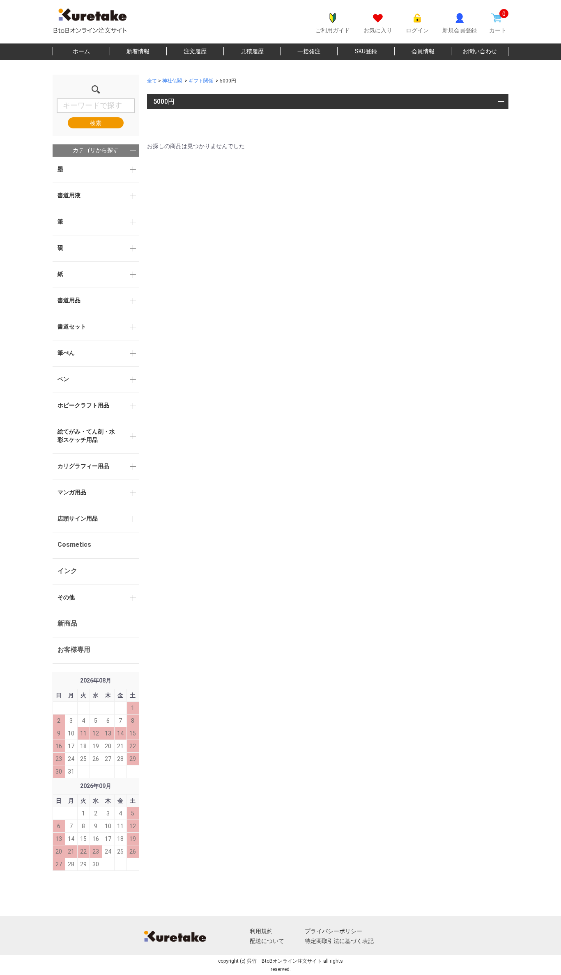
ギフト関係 (201, 81)
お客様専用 (73, 649)
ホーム (81, 51)
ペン (63, 379)
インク (67, 571)
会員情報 (423, 51)
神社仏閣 (172, 81)
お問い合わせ (479, 51)
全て (152, 81)
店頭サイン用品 (77, 518)
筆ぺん (66, 352)
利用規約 (261, 931)
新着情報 (137, 51)
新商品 (67, 623)
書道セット (71, 326)
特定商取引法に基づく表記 (339, 941)
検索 (95, 123)
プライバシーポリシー (333, 931)
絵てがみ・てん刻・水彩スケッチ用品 (86, 435)
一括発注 (308, 51)
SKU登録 (366, 51)
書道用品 (68, 300)
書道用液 (68, 195)
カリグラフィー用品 (83, 466)
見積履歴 (252, 51)
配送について (267, 941)
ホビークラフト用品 (83, 405)
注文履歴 (195, 51)
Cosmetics (74, 544)
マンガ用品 (71, 492)
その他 (66, 597)
